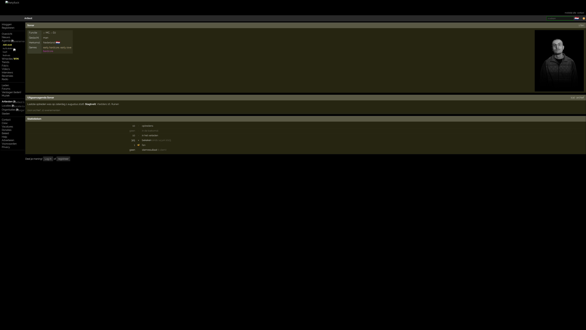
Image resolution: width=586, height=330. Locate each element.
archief (580, 97)
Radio (5, 79)
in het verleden (150, 135)
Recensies (7, 75)
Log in (48, 158)
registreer (63, 158)
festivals (6, 55)
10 (133, 125)
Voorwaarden (9, 143)
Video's (6, 69)
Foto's (5, 65)
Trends (5, 62)
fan (143, 145)
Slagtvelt (90, 104)
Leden (5, 85)
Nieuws (6, 37)
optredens (147, 125)
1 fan (581, 25)
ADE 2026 (7, 45)
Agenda (6, 40)
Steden (6, 113)
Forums (6, 88)
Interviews (7, 72)
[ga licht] (581, 18)
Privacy (6, 147)
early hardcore (51, 47)
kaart (5, 52)
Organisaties (9, 109)
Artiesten (7, 101)
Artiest (28, 18)
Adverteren (8, 140)
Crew (5, 123)
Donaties (6, 129)
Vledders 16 (103, 104)
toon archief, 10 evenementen (43, 110)
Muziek (6, 95)
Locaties (6, 105)
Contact (6, 119)
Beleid (5, 133)
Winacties (10, 58)
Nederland (49, 42)
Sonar (30, 25)
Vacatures (7, 126)
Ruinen (115, 104)
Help (4, 136)
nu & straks (8, 48)
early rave (65, 47)
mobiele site (570, 13)
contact (580, 13)
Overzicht (7, 33)
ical (573, 97)
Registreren (8, 27)
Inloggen (7, 24)
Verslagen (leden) (11, 92)
